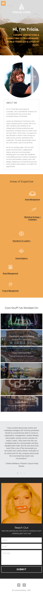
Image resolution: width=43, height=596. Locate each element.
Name (4, 540)
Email (4, 546)
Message (6, 553)
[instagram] (24, 585)
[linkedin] (18, 585)
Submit (22, 569)
